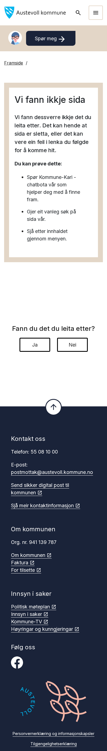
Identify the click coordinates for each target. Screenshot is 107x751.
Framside (13, 63)
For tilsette (23, 570)
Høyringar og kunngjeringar (42, 629)
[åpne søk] (79, 13)
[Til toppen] (53, 407)
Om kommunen (28, 555)
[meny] (96, 13)
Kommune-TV (26, 621)
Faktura (19, 562)
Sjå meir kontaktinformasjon (42, 505)
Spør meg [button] (50, 39)
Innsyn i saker (26, 614)
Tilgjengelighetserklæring (53, 743)
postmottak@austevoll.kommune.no (52, 472)
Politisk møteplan (30, 607)
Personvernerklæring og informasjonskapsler (53, 733)
